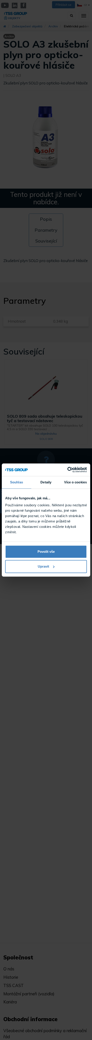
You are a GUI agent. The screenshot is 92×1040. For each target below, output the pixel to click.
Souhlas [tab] (16, 482)
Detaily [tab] (45, 482)
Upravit (43, 566)
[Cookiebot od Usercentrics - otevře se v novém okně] (67, 470)
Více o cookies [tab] (75, 482)
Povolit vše (46, 551)
